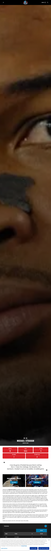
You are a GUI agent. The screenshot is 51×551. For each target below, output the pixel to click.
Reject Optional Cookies (44, 548)
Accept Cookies (34, 548)
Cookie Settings (4, 548)
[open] (3, 2)
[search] (47, 2)
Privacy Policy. (24, 545)
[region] (25, 544)
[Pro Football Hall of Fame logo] (25, 2)
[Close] (49, 540)
